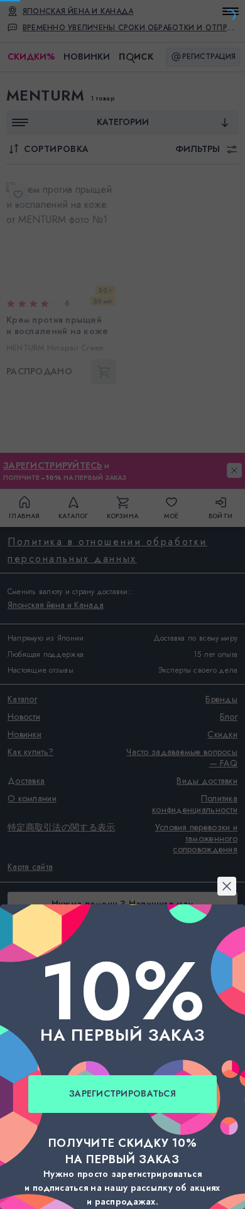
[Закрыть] (122, 452)
